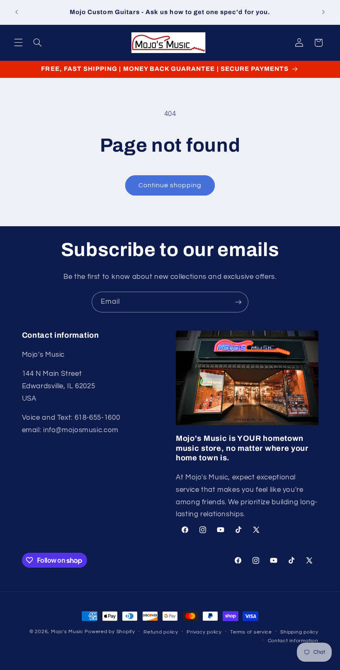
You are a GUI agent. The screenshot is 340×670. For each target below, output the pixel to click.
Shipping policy (299, 632)
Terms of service (251, 632)
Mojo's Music (67, 631)
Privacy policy (204, 632)
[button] (18, 42)
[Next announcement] (323, 12)
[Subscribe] (238, 302)
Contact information (293, 641)
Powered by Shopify (110, 631)
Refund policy (160, 632)
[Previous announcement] (16, 12)
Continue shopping (170, 185)
